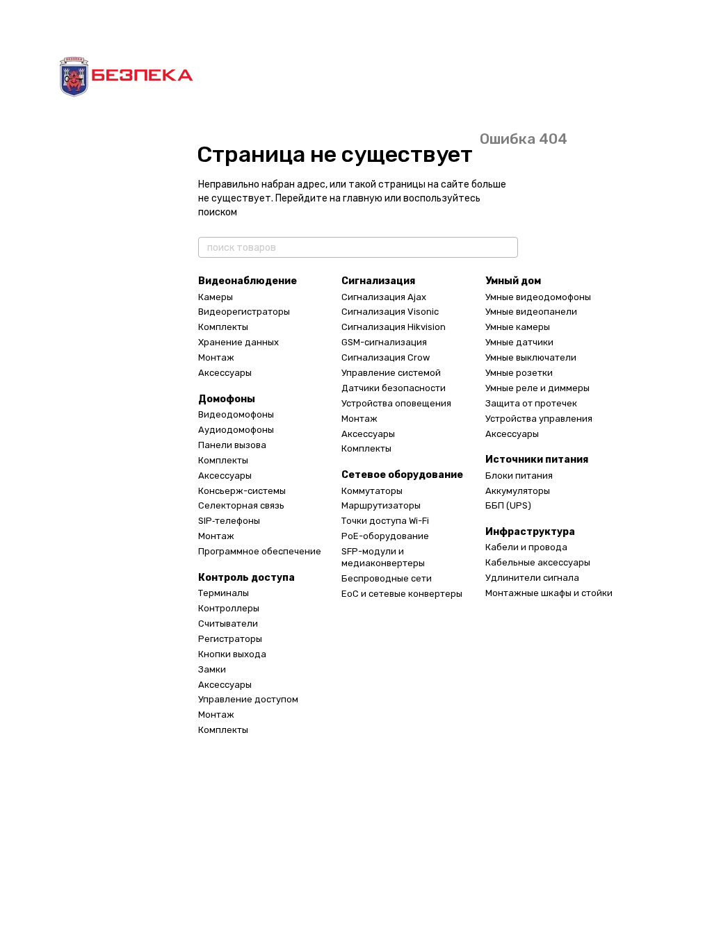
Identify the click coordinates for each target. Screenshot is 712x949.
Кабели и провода (526, 547)
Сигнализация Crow (385, 357)
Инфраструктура (530, 532)
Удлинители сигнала (532, 577)
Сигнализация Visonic (390, 311)
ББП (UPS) (508, 505)
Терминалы (223, 593)
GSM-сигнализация (384, 342)
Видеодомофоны (236, 414)
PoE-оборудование (385, 536)
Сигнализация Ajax (383, 297)
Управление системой (391, 373)
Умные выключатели (530, 357)
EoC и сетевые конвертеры (401, 593)
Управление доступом (248, 699)
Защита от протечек (531, 403)
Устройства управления (538, 418)
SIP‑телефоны (229, 520)
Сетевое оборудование (402, 475)
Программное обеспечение (259, 551)
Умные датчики (519, 342)
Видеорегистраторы (244, 311)
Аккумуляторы (517, 491)
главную (362, 198)
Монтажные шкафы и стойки (549, 593)
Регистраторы (230, 639)
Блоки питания (519, 475)
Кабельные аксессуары (537, 562)
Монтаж (216, 357)
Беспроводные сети (386, 578)
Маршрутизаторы (381, 505)
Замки (212, 669)
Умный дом (513, 281)
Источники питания (536, 459)
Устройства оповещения (396, 403)
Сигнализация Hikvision (393, 327)
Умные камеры (517, 327)
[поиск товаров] (507, 247)
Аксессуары (225, 373)
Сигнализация (378, 281)
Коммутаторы (372, 491)
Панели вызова (232, 445)
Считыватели (228, 623)
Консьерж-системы (242, 491)
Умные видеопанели (531, 311)
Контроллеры (228, 608)
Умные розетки (519, 373)
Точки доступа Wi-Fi (385, 520)
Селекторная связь (241, 505)
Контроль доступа (246, 578)
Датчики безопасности (393, 388)
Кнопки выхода (232, 654)
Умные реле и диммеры (537, 388)
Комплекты (223, 327)
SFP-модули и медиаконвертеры (383, 557)
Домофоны (226, 399)
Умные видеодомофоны (538, 297)
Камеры (215, 297)
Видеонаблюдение (247, 281)
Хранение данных (238, 342)
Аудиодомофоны (236, 429)
